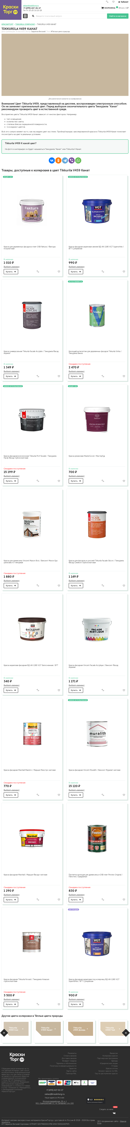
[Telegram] (65, 160)
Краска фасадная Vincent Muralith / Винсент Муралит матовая (94, 770)
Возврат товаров (69, 1061)
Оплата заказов (70, 1056)
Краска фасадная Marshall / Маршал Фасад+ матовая (25, 875)
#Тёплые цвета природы (60, 31)
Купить (9, 272)
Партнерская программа (107, 1058)
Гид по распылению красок (106, 1073)
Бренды (114, 1061)
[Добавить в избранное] (58, 271)
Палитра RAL (71, 1073)
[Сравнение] (107, 2)
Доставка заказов (69, 1058)
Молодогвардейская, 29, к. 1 (55, 1101)
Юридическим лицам (109, 1063)
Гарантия (72, 1068)
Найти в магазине (117, 16)
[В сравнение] (37, 271)
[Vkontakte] (114, 1113)
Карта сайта (71, 1071)
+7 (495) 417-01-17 (32, 8)
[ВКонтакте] (52, 160)
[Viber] (72, 160)
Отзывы (114, 1066)
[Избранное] (113, 2)
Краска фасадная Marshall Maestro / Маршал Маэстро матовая (30, 770)
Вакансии (114, 1053)
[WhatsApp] (78, 160)
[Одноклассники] (58, 160)
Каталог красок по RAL (108, 1071)
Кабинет (124, 2)
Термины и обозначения (66, 1063)
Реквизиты (72, 1053)
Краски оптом (112, 1068)
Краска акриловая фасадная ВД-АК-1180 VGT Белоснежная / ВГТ (31, 665)
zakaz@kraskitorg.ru (31, 6)
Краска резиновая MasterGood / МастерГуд (87, 456)
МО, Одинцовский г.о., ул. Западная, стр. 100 (55, 1103)
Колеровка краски (110, 1056)
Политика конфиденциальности (63, 1066)
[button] (4, 1033)
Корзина (110, 8)
